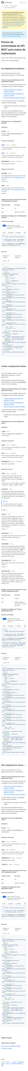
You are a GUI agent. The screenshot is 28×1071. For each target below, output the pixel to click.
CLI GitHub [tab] (18, 232)
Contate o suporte (7, 1048)
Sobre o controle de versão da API (11, 36)
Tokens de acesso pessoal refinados (14, 97)
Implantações (13, 6)
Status (3, 1063)
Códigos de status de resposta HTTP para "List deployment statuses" (13, 200)
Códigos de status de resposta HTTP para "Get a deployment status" (13, 871)
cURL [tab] (4, 232)
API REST (6, 6)
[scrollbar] (14, 240)
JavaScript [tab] (10, 232)
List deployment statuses (12, 68)
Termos (14, 1062)
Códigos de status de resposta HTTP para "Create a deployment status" (13, 590)
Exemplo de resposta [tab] (6, 256)
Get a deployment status (12, 765)
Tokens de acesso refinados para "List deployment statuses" (12, 80)
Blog (2, 1065)
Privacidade (21, 1062)
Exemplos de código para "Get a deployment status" (10, 887)
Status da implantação (9, 7)
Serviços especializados (16, 1063)
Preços (7, 1063)
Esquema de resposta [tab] (18, 256)
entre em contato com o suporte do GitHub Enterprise (13, 25)
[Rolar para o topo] (24, 1067)
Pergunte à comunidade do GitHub (11, 1046)
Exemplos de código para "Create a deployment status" (11, 610)
